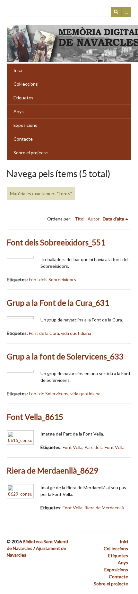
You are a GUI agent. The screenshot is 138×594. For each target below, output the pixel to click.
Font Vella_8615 (35, 416)
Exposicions (25, 125)
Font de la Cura (44, 333)
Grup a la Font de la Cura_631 (58, 302)
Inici (17, 70)
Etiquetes (23, 97)
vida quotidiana (76, 333)
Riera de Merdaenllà (104, 507)
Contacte (23, 139)
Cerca (116, 12)
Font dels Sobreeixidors (52, 279)
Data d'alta (113, 218)
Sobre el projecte (30, 152)
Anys (18, 111)
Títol (79, 218)
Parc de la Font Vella (104, 447)
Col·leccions (25, 84)
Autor (93, 218)
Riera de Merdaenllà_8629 (52, 470)
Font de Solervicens (48, 393)
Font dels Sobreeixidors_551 (56, 242)
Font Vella (72, 447)
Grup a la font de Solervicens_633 (65, 356)
